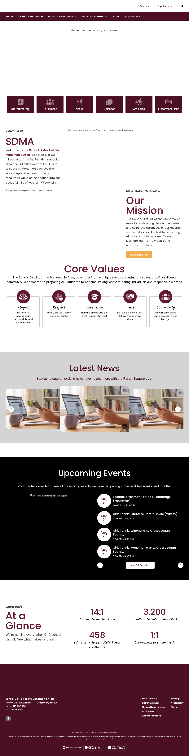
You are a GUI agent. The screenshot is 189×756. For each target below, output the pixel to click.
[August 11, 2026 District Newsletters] (94, 409)
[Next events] (180, 565)
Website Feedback (151, 715)
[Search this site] (182, 6)
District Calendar (150, 702)
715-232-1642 (20, 706)
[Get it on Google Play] (93, 747)
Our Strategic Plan (139, 254)
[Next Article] (178, 409)
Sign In (174, 707)
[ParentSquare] (71, 747)
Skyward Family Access (153, 707)
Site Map (175, 698)
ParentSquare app (137, 378)
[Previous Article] (11, 409)
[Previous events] (100, 565)
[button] (146, 6)
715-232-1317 (16, 709)
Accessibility (177, 702)
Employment (148, 711)
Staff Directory (149, 698)
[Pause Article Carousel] (124, 427)
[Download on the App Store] (116, 747)
